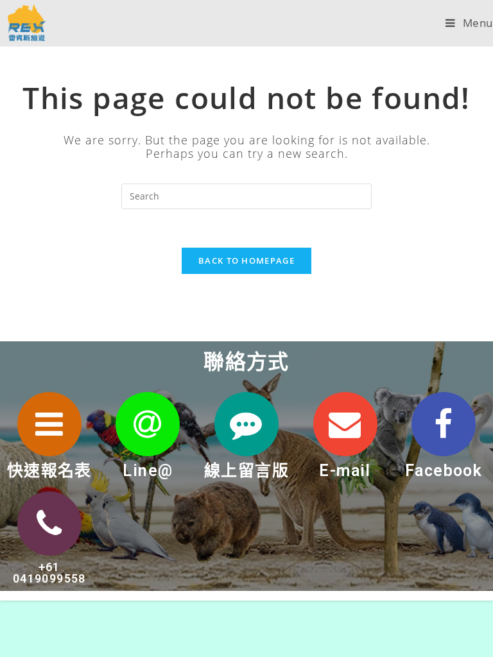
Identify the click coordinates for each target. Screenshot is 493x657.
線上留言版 (246, 470)
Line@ (148, 470)
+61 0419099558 (49, 572)
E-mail (344, 470)
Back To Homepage (246, 260)
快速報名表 (49, 470)
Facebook (443, 470)
